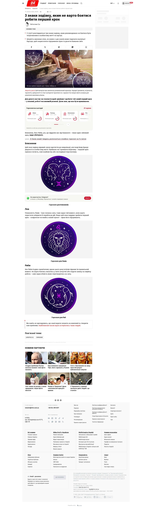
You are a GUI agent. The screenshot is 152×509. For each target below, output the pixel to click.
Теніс (105, 462)
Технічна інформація (97, 422)
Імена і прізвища (72, 3)
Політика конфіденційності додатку (99, 413)
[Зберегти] (86, 47)
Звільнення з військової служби (88, 434)
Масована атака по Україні (61, 444)
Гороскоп (61, 3)
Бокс (105, 457)
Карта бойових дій (58, 437)
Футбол (106, 459)
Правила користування (80, 422)
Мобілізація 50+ (83, 437)
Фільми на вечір (32, 462)
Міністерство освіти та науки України (64, 457)
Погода (30, 446)
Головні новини (32, 434)
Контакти (112, 405)
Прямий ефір (31, 439)
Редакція (76, 408)
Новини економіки (110, 432)
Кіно (29, 455)
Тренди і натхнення (84, 462)
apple (88, 496)
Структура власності (115, 411)
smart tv (98, 496)
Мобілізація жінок (84, 439)
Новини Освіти (58, 455)
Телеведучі (77, 416)
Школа (55, 459)
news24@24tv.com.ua (32, 408)
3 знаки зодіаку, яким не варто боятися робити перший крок (56, 8)
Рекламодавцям (78, 419)
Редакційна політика (79, 411)
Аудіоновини (31, 444)
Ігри (111, 419)
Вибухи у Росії (57, 446)
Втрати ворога (57, 449)
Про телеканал (78, 413)
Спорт (106, 455)
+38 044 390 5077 (53, 408)
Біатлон (106, 464)
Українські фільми (33, 459)
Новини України (32, 437)
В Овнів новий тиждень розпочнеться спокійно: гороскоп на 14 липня (58, 139)
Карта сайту (113, 416)
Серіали (30, 466)
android (78, 496)
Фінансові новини (109, 439)
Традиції (43, 3)
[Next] (68, 124)
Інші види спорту (109, 466)
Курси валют (108, 437)
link (48, 418)
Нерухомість (83, 455)
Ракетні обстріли (58, 434)
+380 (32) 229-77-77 (83, 487)
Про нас (76, 405)
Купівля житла (83, 459)
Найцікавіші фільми (33, 457)
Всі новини (31, 432)
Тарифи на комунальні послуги (113, 442)
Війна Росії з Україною (61, 432)
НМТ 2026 (56, 462)
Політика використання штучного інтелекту (98, 409)
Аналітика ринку (83, 457)
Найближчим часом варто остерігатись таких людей (59, 326)
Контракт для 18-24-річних (86, 442)
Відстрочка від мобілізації (86, 444)
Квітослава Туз (35, 24)
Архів (111, 413)
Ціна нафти (107, 434)
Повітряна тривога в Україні (61, 442)
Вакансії (112, 408)
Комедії (30, 464)
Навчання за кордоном (60, 466)
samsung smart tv (108, 496)
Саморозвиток (57, 464)
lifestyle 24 (28, 8)
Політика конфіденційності (99, 405)
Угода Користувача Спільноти (100, 416)
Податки (106, 444)
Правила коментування (98, 419)
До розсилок (60, 477)
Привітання (52, 3)
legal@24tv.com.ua (94, 489)
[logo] (33, 3)
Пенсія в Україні (109, 446)
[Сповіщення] (118, 3)
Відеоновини (31, 442)
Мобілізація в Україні (86, 432)
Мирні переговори (58, 439)
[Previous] (49, 124)
